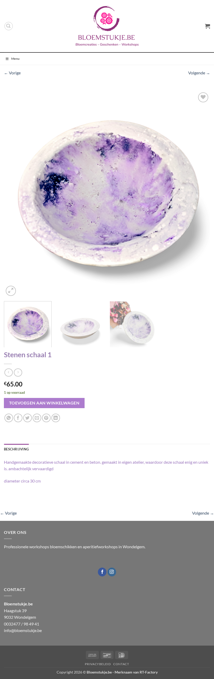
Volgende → (199, 72)
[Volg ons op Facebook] (102, 572)
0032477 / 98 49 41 (21, 623)
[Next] (199, 194)
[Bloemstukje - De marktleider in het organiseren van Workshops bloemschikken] (107, 26)
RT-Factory (149, 672)
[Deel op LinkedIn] (55, 418)
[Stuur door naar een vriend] (37, 418)
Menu (15, 59)
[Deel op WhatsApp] (8, 418)
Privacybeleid (98, 664)
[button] (8, 26)
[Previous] (14, 194)
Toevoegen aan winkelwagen (44, 403)
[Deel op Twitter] (27, 418)
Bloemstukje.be (99, 672)
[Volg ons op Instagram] (112, 572)
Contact (121, 664)
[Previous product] (18, 372)
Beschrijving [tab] (16, 449)
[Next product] (8, 372)
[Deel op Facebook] (18, 418)
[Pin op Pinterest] (46, 418)
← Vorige (12, 72)
